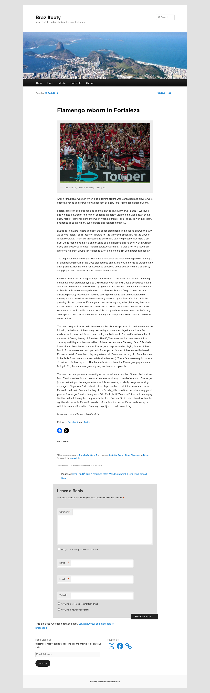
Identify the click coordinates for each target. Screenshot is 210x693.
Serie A (93, 455)
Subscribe (42, 663)
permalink (74, 457)
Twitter (87, 422)
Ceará (121, 455)
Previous (159, 92)
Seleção (61, 82)
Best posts (76, 82)
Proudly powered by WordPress (105, 681)
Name (64, 562)
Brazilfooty (48, 17)
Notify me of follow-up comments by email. (79, 603)
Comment (65, 511)
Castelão (112, 455)
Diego (127, 455)
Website (63, 594)
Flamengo (135, 455)
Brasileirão (84, 455)
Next (171, 92)
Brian (145, 455)
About (50, 82)
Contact (90, 82)
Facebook (73, 422)
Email (64, 579)
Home (39, 82)
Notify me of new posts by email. (75, 609)
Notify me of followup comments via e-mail (79, 549)
